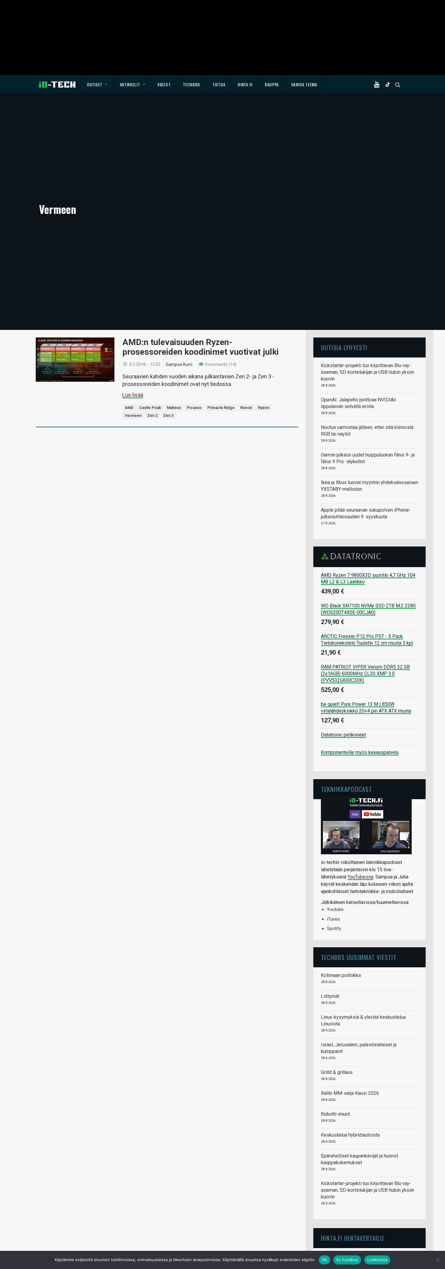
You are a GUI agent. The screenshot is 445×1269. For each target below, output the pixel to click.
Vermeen (133, 415)
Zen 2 (152, 415)
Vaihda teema (304, 84)
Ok (324, 1259)
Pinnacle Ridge (221, 407)
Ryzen (263, 407)
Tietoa (219, 84)
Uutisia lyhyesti (344, 347)
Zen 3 (168, 415)
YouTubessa (360, 877)
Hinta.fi (245, 84)
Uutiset (94, 84)
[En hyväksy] (437, 1260)
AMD (129, 407)
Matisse (174, 407)
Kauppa (272, 84)
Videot (163, 84)
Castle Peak (150, 407)
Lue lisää (132, 395)
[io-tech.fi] (57, 84)
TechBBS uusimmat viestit (359, 957)
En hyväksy (347, 1259)
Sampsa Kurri (179, 364)
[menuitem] (97, 84)
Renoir (246, 407)
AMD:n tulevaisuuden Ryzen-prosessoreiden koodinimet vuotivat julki (200, 347)
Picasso (194, 407)
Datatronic (353, 556)
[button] (378, 84)
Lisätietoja (377, 1259)
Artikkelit (130, 84)
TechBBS (191, 84)
